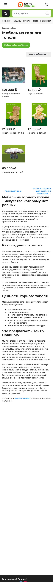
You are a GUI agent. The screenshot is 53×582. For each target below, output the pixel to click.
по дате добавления (37, 54)
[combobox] (31, 13)
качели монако (22, 398)
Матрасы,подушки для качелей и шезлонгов (42, 191)
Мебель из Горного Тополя (16, 45)
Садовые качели (22, 21)
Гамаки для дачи (13, 191)
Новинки (6, 21)
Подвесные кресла (42, 21)
